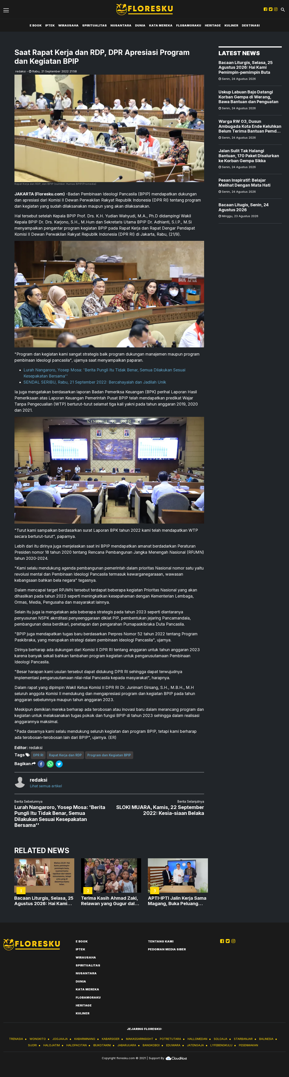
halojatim (51, 1045)
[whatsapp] (50, 764)
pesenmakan (248, 1045)
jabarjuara (126, 1045)
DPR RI (38, 755)
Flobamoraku (188, 25)
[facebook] (41, 764)
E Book (36, 25)
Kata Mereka (160, 25)
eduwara (173, 1045)
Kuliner (231, 25)
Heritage (213, 25)
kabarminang (84, 1039)
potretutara (170, 1039)
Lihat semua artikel (46, 786)
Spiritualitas (94, 25)
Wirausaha (68, 25)
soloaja (220, 1039)
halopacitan (76, 1045)
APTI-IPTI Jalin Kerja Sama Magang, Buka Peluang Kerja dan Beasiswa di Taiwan (177, 900)
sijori (32, 1045)
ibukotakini (102, 1045)
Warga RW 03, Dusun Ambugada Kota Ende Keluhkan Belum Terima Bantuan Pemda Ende (250, 126)
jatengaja (195, 1045)
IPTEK (50, 25)
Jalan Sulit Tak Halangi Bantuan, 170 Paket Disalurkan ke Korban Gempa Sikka (249, 156)
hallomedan (197, 1039)
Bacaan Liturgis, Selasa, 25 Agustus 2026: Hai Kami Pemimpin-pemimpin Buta (246, 67)
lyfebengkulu (221, 1045)
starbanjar (243, 1039)
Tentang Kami (160, 941)
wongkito (38, 1039)
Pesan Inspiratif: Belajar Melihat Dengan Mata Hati (244, 183)
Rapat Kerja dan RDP (65, 755)
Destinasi (251, 25)
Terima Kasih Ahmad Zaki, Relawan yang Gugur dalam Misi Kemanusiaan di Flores (111, 900)
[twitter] (59, 764)
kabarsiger (110, 1039)
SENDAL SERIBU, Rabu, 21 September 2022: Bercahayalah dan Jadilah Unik (94, 382)
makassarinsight (139, 1039)
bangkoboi (151, 1045)
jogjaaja (60, 1039)
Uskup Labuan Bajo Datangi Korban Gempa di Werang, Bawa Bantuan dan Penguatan (248, 97)
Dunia (140, 25)
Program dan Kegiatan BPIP (109, 755)
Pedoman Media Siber (167, 949)
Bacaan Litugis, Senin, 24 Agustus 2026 (244, 207)
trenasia (16, 1039)
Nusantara (120, 25)
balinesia (266, 1039)
